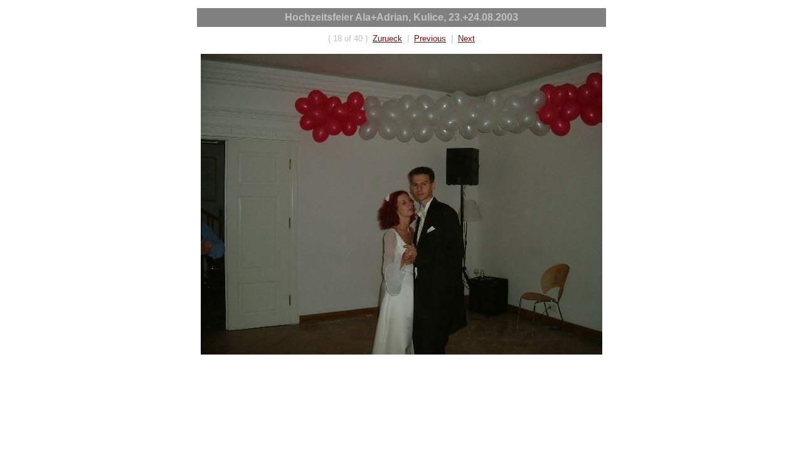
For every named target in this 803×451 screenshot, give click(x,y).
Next (466, 38)
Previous (430, 38)
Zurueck (387, 38)
